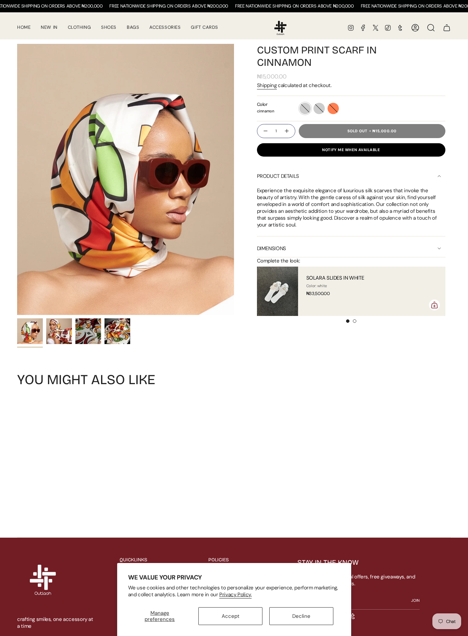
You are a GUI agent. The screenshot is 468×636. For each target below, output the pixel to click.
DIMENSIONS (271, 248)
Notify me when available (351, 149)
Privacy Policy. (235, 594)
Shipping (267, 85)
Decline (301, 616)
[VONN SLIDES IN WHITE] (289, 291)
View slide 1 (347, 321)
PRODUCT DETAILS (278, 176)
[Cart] (447, 28)
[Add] (257, 304)
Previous (17, 179)
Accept (230, 616)
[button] (109, 28)
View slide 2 (354, 321)
